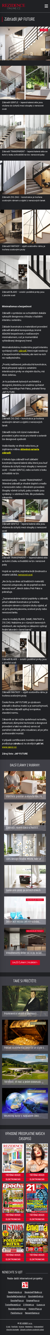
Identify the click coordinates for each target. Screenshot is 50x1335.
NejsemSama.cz (32, 1313)
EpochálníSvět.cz (35, 1296)
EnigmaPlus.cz (32, 1300)
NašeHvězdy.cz (15, 1292)
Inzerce (21, 1327)
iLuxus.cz (41, 1304)
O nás (8, 1327)
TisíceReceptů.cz (13, 1304)
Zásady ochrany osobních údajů (32, 1330)
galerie (44, 30)
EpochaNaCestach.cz (16, 1296)
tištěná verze (13, 1175)
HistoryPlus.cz (35, 1309)
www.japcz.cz (9, 747)
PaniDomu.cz (16, 1313)
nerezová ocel (25, 574)
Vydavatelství (38, 1327)
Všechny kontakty (12, 1330)
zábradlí (23, 350)
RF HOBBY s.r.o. (26, 1323)
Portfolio (14, 1327)
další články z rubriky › (25, 962)
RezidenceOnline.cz (17, 1309)
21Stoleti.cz (28, 1304)
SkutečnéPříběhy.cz (33, 1292)
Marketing (29, 1327)
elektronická (13, 1179)
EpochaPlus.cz (17, 1300)
